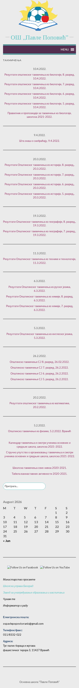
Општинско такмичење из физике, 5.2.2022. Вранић (39, 431)
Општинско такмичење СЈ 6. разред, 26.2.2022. (39, 373)
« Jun (6, 541)
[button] (65, 49)
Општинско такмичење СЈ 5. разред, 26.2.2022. (39, 379)
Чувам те (9, 599)
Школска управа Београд (18, 586)
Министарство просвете (19, 579)
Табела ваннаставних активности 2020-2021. (39, 473)
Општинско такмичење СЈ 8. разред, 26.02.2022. (39, 361)
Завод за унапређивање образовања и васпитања (33, 592)
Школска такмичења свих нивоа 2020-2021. (40, 467)
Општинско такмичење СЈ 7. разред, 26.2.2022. (39, 367)
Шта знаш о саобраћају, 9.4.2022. (39, 140)
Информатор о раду (15, 605)
